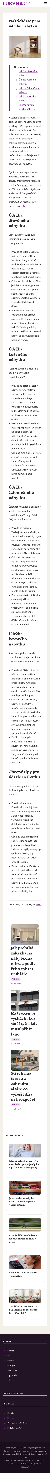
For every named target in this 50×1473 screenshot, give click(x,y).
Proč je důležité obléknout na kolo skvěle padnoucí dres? (24, 1238)
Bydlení (38, 904)
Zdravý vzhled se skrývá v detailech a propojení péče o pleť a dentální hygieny (24, 1164)
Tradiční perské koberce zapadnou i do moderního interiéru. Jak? (24, 1309)
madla (25, 185)
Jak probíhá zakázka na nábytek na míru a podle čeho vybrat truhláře (23, 960)
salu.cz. (24, 206)
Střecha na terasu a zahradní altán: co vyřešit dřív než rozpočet (23, 1086)
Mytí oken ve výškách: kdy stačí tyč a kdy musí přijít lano (24, 1023)
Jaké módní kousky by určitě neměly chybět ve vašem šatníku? (22, 1201)
